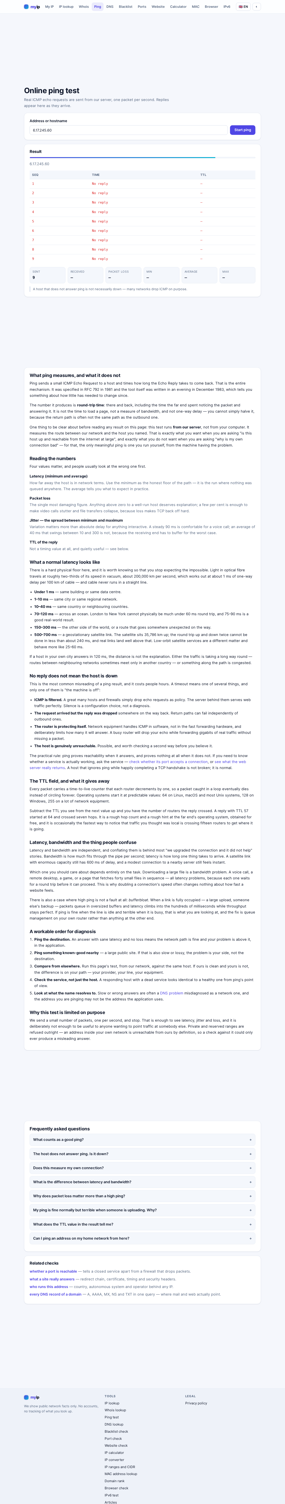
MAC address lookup (121, 1474)
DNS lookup (114, 1424)
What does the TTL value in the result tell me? (73, 1224)
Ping (97, 7)
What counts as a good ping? (58, 1139)
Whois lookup (115, 1410)
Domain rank (114, 1481)
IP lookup (66, 7)
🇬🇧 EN (243, 6)
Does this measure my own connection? (68, 1168)
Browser (211, 7)
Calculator (178, 7)
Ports (142, 7)
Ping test (112, 1417)
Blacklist (125, 7)
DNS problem (171, 993)
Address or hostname (48, 121)
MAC (196, 7)
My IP (49, 7)
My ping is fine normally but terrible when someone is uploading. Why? (95, 1210)
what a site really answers (52, 1279)
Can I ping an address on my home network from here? (81, 1238)
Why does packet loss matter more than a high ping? (79, 1196)
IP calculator (114, 1453)
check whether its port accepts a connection (168, 761)
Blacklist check (116, 1431)
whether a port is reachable (53, 1271)
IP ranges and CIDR (120, 1467)
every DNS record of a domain (55, 1294)
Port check (113, 1438)
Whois (84, 7)
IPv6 (227, 7)
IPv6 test (111, 1495)
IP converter (114, 1460)
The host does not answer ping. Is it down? (70, 1154)
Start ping (242, 130)
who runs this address (49, 1286)
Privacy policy (196, 1403)
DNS (110, 7)
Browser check (116, 1488)
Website (158, 7)
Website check (116, 1445)
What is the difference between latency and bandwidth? (82, 1182)
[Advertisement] (142, 50)
